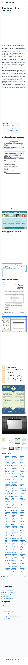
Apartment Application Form (22, 495)
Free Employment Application (15, 507)
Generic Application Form (14, 457)
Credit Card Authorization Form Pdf (15, 562)
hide (9, 123)
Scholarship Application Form (15, 541)
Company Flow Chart (6, 596)
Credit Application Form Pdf (7, 470)
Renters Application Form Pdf (22, 499)
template (3, 605)
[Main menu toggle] (25, 2)
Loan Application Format (7, 517)
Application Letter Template (14, 478)
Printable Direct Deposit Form (8, 538)
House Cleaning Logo (6, 594)
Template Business (8, 2)
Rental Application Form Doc (14, 526)
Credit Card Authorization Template (8, 503)
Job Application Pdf (22, 515)
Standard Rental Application (14, 521)
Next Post (24, 576)
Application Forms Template (7, 498)
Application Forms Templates (14, 462)
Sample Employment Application (15, 552)
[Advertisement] (14, 28)
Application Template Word (7, 475)
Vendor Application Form (7, 548)
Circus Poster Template (6, 590)
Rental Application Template (7, 526)
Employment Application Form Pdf (15, 566)
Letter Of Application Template (7, 493)
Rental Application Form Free (22, 459)
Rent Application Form (7, 543)
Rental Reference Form (7, 534)
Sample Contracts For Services (8, 592)
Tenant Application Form (14, 557)
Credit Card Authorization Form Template (8, 507)
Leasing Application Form (7, 489)
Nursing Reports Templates (7, 598)
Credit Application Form (7, 512)
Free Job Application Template (14, 482)
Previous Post (5, 576)
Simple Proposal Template (22, 510)
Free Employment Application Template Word (23, 482)
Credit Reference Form (14, 490)
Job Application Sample (22, 551)
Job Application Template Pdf (23, 540)
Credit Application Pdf (7, 479)
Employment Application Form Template (8, 484)
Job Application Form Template (15, 537)
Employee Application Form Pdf (14, 467)
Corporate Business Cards (22, 476)
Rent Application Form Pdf (22, 520)
